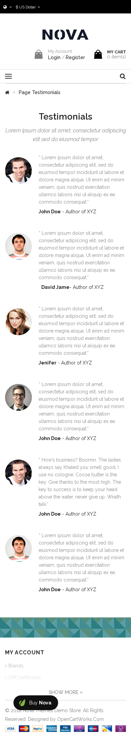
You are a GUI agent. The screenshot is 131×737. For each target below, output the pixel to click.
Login (55, 57)
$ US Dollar (26, 7)
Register (75, 57)
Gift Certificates (24, 677)
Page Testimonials (39, 92)
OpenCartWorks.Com (80, 719)
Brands (16, 665)
